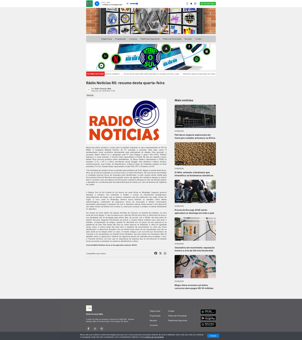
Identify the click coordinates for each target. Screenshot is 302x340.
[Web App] (187, 3)
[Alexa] (195, 3)
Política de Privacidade (172, 39)
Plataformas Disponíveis (150, 39)
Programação (120, 39)
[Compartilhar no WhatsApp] (165, 253)
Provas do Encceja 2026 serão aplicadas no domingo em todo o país (135, 74)
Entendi (213, 336)
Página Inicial (106, 39)
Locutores (133, 39)
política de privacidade (154, 337)
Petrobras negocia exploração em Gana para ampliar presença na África (196, 74)
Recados (188, 39)
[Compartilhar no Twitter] (160, 253)
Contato (198, 39)
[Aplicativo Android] (191, 3)
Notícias (90, 95)
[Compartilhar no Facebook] (155, 253)
